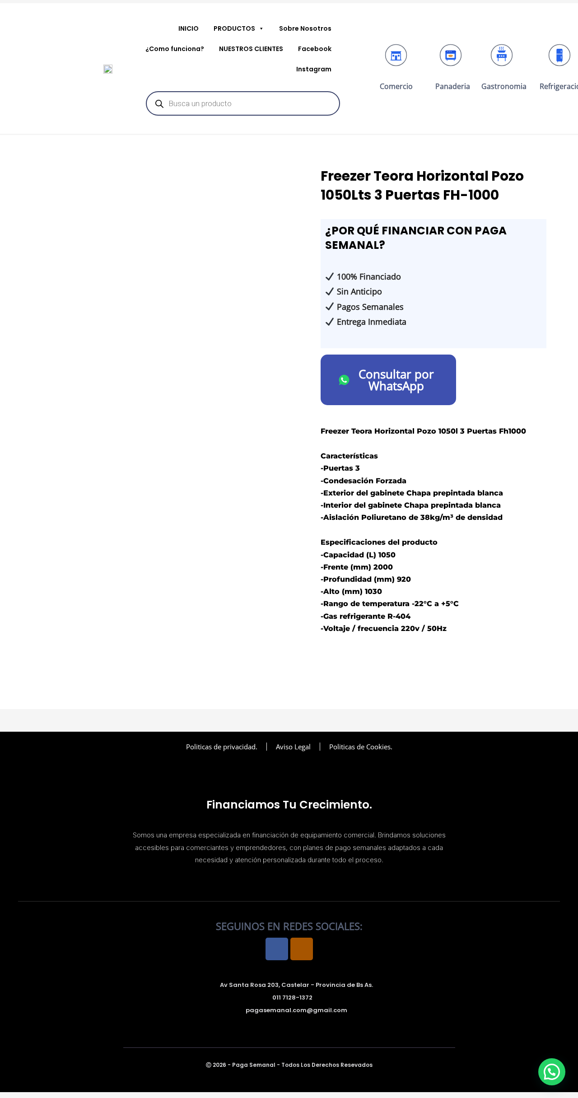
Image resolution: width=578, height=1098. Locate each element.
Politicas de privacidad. (221, 746)
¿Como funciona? (174, 48)
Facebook (314, 48)
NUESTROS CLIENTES (251, 48)
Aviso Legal (293, 746)
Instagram (313, 69)
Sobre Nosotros (305, 28)
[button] (551, 1071)
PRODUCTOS (234, 28)
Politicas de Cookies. (360, 746)
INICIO (188, 28)
